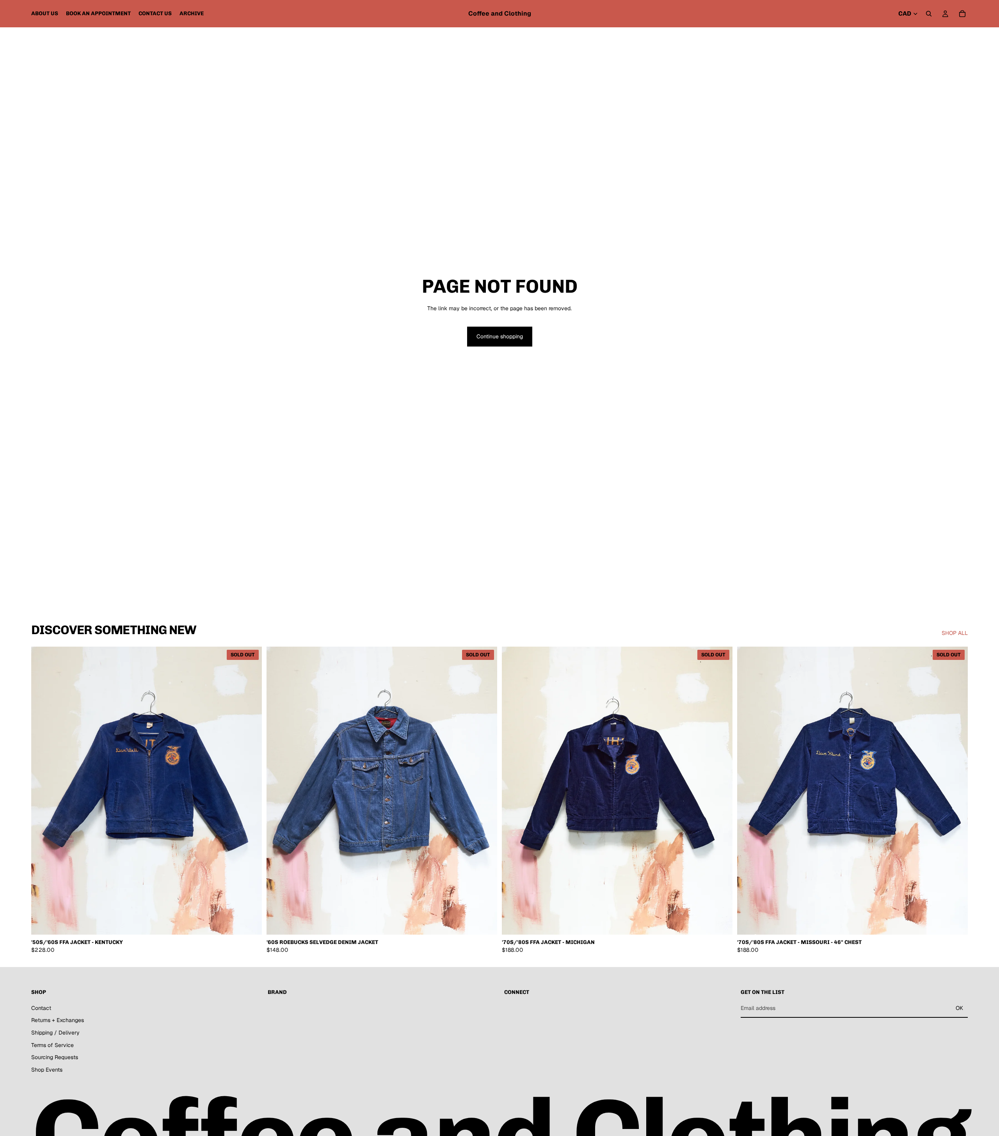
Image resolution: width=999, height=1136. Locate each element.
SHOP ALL (955, 632)
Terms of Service (52, 1045)
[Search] (928, 13)
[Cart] (962, 13)
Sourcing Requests (54, 1057)
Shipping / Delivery (55, 1032)
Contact (41, 1008)
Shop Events (46, 1069)
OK (959, 1008)
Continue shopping (499, 336)
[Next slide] (250, 790)
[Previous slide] (43, 790)
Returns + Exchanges (57, 1020)
